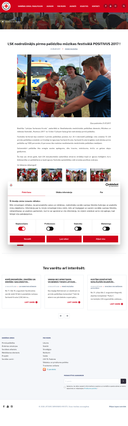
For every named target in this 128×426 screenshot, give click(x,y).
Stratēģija (47, 349)
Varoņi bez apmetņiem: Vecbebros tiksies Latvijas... (62, 280)
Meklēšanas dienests (11, 353)
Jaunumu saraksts (12, 21)
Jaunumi (50, 6)
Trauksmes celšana (51, 366)
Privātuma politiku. (91, 388)
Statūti (45, 346)
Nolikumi (46, 353)
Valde (45, 356)
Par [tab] (101, 192)
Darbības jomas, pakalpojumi (30, 6)
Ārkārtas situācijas (10, 346)
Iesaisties (84, 6)
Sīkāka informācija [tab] (64, 192)
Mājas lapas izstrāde (117, 406)
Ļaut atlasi (64, 239)
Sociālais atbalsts (9, 349)
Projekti (5, 356)
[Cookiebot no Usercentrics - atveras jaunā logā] (107, 185)
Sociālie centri (8, 359)
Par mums (61, 6)
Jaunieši (73, 6)
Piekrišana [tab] (26, 192)
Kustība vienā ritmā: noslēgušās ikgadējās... (103, 280)
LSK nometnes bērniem (27, 286)
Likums (46, 343)
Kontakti (96, 6)
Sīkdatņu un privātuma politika (55, 362)
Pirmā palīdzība (71, 49)
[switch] (50, 229)
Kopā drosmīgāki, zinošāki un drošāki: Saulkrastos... (20, 280)
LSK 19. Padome (49, 359)
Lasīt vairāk (29, 302)
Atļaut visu (100, 239)
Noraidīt (27, 239)
